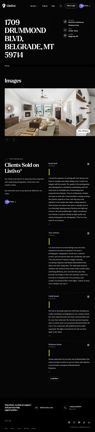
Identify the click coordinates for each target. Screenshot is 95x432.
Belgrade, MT (73, 36)
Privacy (12, 428)
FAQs (6, 428)
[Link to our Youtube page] (79, 422)
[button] (71, 6)
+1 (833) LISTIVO (75, 408)
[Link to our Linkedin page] (89, 422)
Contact (33, 428)
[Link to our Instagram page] (74, 422)
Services (33, 6)
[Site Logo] (9, 6)
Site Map (26, 428)
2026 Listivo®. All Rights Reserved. (80, 427)
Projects (44, 6)
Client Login (8, 420)
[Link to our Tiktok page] (84, 422)
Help (53, 6)
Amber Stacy (73, 31)
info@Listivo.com (46, 408)
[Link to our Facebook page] (69, 422)
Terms (19, 428)
